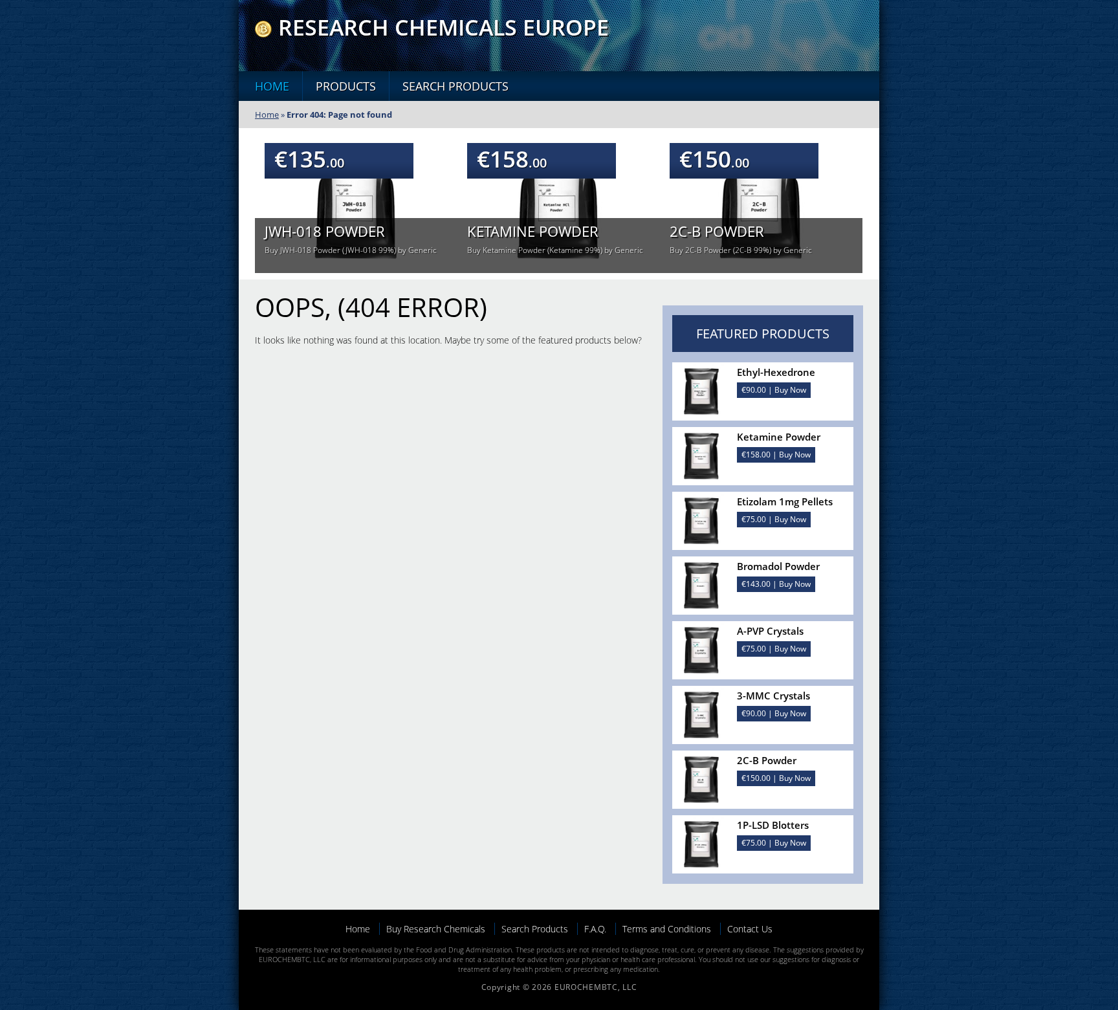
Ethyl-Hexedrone (776, 372)
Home (272, 86)
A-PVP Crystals (770, 630)
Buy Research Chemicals (435, 929)
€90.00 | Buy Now (773, 389)
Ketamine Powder (532, 231)
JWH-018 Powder (325, 231)
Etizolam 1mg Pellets (785, 501)
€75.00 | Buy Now (773, 519)
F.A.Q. (595, 929)
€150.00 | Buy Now (776, 778)
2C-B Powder (717, 231)
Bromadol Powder (778, 566)
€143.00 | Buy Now (776, 583)
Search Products (455, 86)
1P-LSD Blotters (773, 824)
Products (346, 86)
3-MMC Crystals (773, 695)
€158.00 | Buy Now (776, 454)
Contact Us (750, 929)
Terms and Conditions (666, 929)
